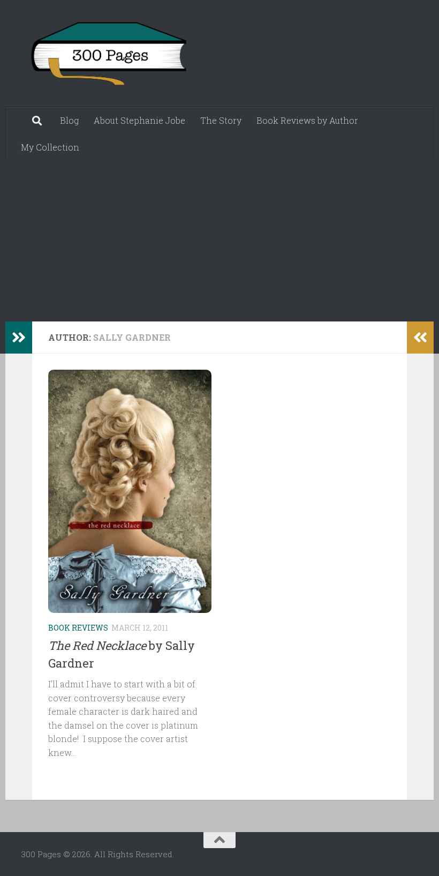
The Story (220, 120)
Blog (69, 120)
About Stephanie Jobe (139, 120)
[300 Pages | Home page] (107, 53)
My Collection (50, 147)
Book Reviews (78, 628)
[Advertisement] (219, 241)
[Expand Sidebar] (18, 337)
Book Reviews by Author (307, 120)
